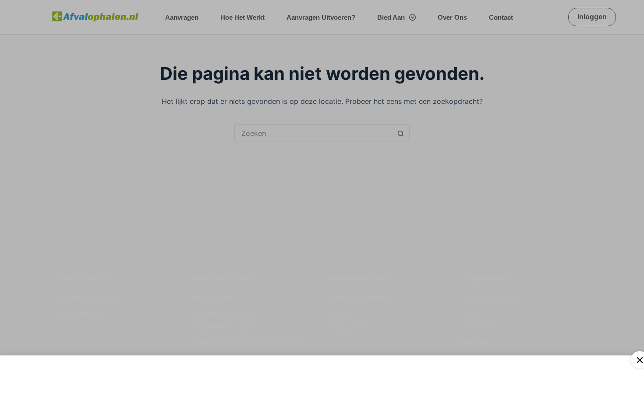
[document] (322, 209)
